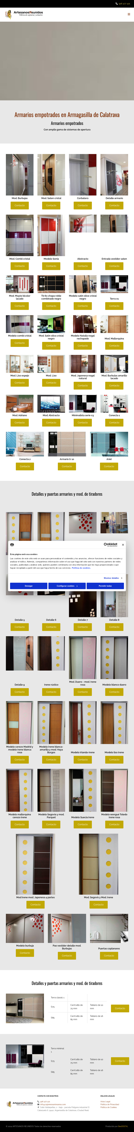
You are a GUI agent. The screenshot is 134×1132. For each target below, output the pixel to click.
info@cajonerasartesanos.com (53, 1104)
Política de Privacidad (109, 1104)
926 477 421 (124, 3)
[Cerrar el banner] (123, 545)
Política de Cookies (108, 1107)
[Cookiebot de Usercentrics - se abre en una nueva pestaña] (105, 545)
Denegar (29, 586)
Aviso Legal (105, 1102)
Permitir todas (105, 586)
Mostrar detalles (111, 578)
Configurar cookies (65, 586)
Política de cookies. (81, 568)
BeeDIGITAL (123, 1126)
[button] (89, 14)
